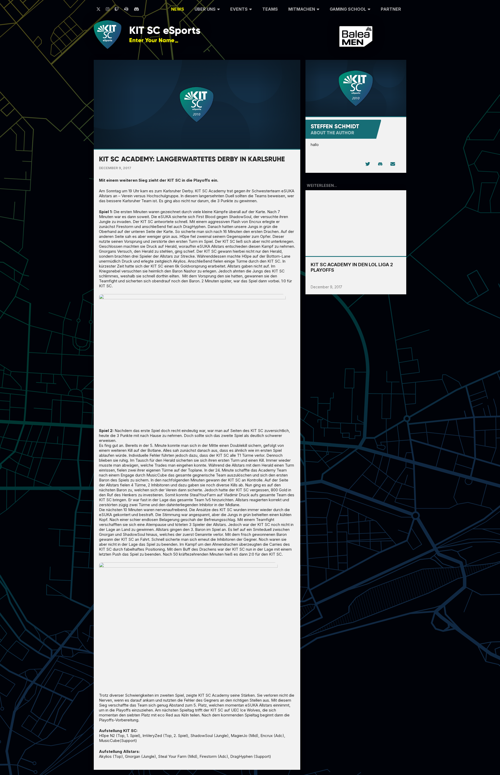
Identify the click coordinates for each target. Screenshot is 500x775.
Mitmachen (301, 9)
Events (239, 9)
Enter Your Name (151, 40)
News (177, 9)
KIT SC (165, 30)
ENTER (193, 40)
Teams (270, 9)
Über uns (205, 9)
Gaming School (348, 9)
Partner (391, 9)
